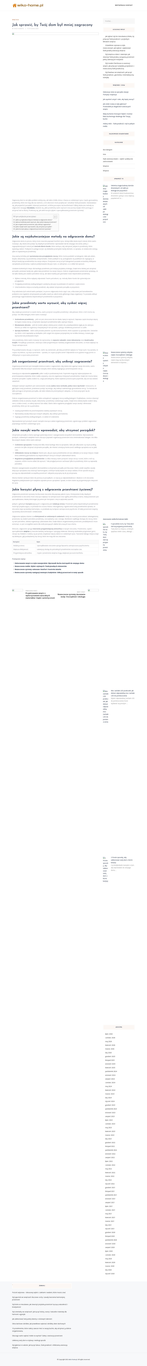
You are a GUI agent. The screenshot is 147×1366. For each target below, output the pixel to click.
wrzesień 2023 (110, 1113)
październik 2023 (111, 1109)
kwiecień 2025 (110, 1068)
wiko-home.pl (73, 1359)
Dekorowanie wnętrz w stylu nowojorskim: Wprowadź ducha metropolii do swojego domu (49, 563)
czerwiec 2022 (110, 1165)
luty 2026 (108, 1053)
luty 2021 (108, 1225)
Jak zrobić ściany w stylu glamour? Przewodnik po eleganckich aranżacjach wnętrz (117, 106)
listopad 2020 (110, 1236)
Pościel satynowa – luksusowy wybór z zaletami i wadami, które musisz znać (39, 1292)
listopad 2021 (110, 1191)
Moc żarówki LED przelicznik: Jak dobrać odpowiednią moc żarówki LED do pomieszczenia (123, 693)
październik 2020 (111, 1240)
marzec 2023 (109, 1135)
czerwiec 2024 (110, 1083)
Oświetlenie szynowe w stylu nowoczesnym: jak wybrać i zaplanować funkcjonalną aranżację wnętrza (117, 48)
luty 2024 (108, 1098)
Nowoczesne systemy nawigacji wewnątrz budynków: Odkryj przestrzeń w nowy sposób (49, 572)
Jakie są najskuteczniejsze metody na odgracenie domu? (34, 220)
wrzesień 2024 (110, 1075)
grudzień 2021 (110, 1187)
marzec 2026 (109, 1049)
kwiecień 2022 (110, 1173)
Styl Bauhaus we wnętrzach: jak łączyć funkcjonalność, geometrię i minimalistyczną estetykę (118, 75)
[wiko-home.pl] (28, 5)
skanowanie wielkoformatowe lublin (115, 519)
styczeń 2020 (110, 1274)
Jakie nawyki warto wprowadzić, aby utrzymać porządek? (34, 227)
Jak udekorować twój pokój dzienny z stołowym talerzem (32, 1319)
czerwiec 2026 (110, 1038)
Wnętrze (15, 20)
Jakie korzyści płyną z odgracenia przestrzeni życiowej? (33, 229)
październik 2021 (111, 1195)
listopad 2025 (110, 1060)
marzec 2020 (109, 1266)
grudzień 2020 (110, 1232)
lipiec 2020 (109, 1251)
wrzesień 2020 (110, 1244)
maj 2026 (108, 1041)
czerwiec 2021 (110, 1210)
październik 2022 (111, 1150)
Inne (104, 154)
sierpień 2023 (110, 1116)
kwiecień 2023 (110, 1131)
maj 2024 (108, 1086)
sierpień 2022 (110, 1157)
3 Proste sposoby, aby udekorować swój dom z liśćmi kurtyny (121, 860)
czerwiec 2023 (110, 1124)
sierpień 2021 (110, 1202)
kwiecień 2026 (110, 1045)
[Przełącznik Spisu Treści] (54, 217)
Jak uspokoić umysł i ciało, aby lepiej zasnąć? (118, 99)
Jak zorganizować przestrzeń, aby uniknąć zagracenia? (33, 224)
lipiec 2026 (109, 1034)
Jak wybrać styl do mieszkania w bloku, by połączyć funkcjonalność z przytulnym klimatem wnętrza (118, 39)
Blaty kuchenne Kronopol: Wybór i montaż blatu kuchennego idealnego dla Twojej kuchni (117, 116)
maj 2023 (108, 1128)
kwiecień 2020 (110, 1262)
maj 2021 (108, 1214)
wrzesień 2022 (110, 1154)
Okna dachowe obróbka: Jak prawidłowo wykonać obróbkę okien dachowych (39, 1324)
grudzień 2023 (110, 1105)
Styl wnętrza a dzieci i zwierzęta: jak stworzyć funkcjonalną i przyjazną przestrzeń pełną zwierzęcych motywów (118, 57)
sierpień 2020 (110, 1247)
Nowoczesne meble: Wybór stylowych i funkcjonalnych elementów (41, 566)
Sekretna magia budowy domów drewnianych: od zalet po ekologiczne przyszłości (122, 188)
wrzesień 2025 (110, 1064)
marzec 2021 (109, 1221)
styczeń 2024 (110, 1101)
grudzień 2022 (110, 1142)
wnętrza (26, 531)
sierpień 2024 (110, 1079)
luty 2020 (108, 1270)
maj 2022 (108, 1169)
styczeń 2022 (110, 1184)
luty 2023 (108, 1139)
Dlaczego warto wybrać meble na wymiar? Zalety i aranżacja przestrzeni (37, 1336)
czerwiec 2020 (110, 1255)
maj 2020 (108, 1259)
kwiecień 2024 (110, 1090)
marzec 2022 (109, 1176)
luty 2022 (108, 1180)
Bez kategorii (107, 150)
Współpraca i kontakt (124, 5)
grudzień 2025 (110, 1056)
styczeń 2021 (110, 1229)
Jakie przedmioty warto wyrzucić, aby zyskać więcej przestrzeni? (36, 222)
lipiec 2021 (109, 1206)
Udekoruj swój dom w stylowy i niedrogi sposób (29, 1340)
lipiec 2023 (109, 1120)
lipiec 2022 (109, 1161)
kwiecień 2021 (110, 1217)
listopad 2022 (110, 1146)
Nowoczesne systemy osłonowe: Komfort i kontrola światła (38, 569)
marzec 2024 (109, 1094)
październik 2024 (111, 1071)
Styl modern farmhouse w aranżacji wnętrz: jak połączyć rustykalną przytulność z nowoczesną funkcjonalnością (118, 66)
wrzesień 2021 (110, 1199)
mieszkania (31, 208)
